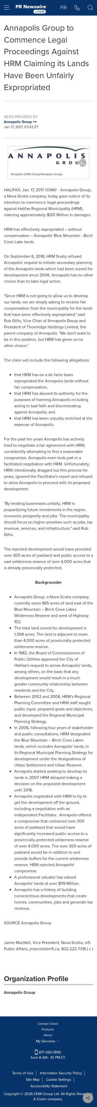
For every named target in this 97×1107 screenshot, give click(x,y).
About (48, 1035)
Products (48, 1029)
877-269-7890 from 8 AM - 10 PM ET (48, 1055)
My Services (46, 1041)
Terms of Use (22, 1073)
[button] (48, 155)
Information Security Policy (61, 1073)
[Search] (90, 8)
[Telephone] (77, 8)
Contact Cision (48, 1023)
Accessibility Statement (49, 1086)
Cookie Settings (58, 1079)
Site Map (33, 1079)
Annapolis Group (19, 992)
